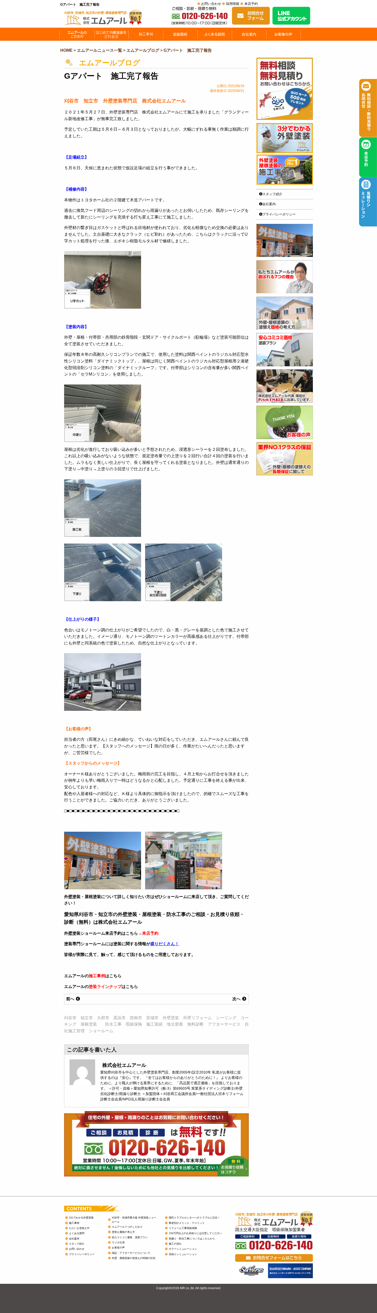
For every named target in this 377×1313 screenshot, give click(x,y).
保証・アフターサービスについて (131, 1253)
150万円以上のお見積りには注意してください (195, 1233)
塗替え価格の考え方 (123, 1232)
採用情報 (232, 4)
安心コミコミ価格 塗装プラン (130, 1237)
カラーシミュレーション (183, 1248)
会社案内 (269, 204)
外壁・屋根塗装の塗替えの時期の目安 (133, 1258)
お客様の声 (118, 1247)
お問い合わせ (211, 4)
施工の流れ (175, 1243)
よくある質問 (76, 1233)
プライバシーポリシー (279, 214)
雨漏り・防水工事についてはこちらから (192, 1238)
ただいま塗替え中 (79, 1228)
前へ (70, 999)
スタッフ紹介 (272, 194)
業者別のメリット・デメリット (187, 1223)
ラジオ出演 (118, 1242)
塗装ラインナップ (105, 986)
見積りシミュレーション (183, 1254)
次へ (237, 999)
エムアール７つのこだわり (127, 1226)
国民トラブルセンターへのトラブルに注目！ (194, 1217)
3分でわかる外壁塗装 (81, 1217)
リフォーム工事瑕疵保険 (183, 1228)
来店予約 (251, 4)
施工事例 (97, 976)
